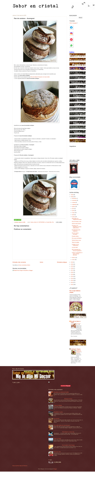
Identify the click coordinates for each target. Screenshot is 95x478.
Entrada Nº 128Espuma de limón (78, 351)
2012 (72, 280)
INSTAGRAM (41, 222)
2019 (72, 266)
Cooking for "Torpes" (75, 349)
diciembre (74, 198)
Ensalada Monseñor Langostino (76, 230)
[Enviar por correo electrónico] (56, 222)
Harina (32, 222)
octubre (74, 202)
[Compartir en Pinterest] (61, 222)
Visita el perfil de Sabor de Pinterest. (19, 465)
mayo (73, 212)
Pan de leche (56, 418)
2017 (72, 270)
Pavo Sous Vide (57, 451)
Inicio (41, 262)
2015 (72, 274)
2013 (72, 278)
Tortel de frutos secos (76, 240)
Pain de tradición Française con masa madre (40, 76)
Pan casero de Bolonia (76, 238)
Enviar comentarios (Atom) (24, 265)
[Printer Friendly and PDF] (17, 220)
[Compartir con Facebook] (60, 222)
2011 (72, 282)
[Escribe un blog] (57, 222)
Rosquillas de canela (58, 412)
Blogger (55, 468)
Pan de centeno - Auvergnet (75, 234)
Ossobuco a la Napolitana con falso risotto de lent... (76, 226)
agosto (73, 206)
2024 (72, 262)
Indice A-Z (36, 222)
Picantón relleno (75, 236)
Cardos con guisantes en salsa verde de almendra (77, 253)
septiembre (74, 204)
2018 (72, 268)
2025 (72, 196)
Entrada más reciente (19, 262)
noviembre (74, 200)
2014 (72, 276)
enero (73, 259)
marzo (73, 216)
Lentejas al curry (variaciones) (75, 245)
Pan (53, 222)
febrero (73, 257)
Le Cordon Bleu (48, 222)
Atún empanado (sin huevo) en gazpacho (76, 250)
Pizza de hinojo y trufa (76, 221)
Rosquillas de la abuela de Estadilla (61, 392)
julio (73, 208)
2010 (72, 284)
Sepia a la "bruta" (57, 438)
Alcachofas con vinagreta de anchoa (76, 219)
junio (73, 210)
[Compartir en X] (59, 222)
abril (73, 214)
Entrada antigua (62, 262)
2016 (72, 272)
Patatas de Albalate (58, 405)
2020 (72, 264)
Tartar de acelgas (75, 242)
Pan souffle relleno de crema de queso (62, 425)
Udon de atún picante (76, 223)
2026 (72, 194)
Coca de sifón (75, 247)
